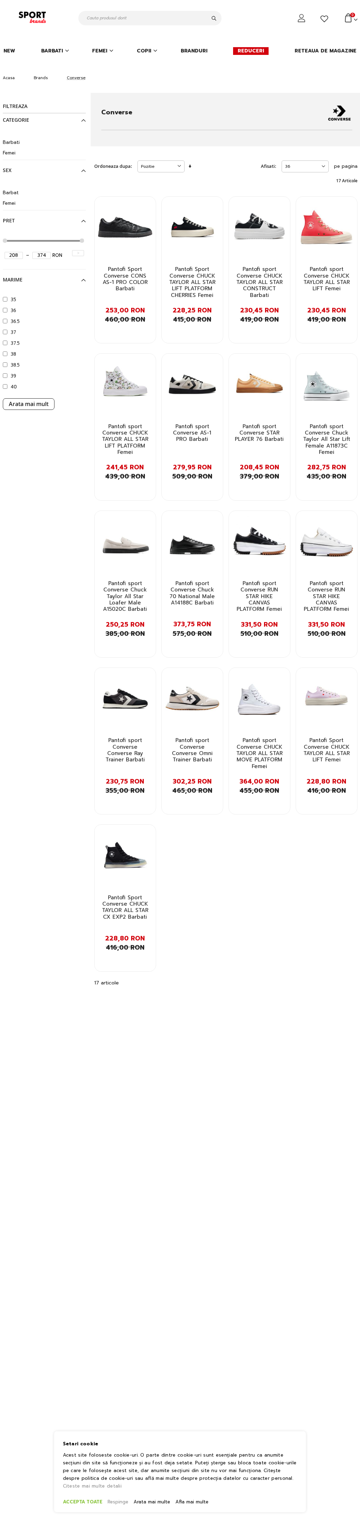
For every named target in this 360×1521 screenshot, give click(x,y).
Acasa (9, 78)
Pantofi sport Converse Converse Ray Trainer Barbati (125, 750)
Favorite (325, 19)
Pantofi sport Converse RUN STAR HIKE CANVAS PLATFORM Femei (259, 596)
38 (13, 354)
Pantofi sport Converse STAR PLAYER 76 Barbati (259, 433)
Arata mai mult (29, 404)
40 (14, 387)
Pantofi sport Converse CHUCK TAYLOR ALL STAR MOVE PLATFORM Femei (259, 753)
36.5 (15, 321)
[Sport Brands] (33, 18)
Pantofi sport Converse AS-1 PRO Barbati (192, 433)
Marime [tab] (12, 280)
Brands (41, 78)
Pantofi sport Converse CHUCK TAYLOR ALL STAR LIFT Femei (326, 279)
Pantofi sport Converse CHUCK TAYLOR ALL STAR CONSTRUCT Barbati (259, 282)
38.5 (15, 365)
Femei (9, 153)
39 (13, 376)
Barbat (11, 192)
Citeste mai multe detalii (92, 1486)
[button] (146, 208)
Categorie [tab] (16, 120)
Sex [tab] (7, 170)
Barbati (11, 142)
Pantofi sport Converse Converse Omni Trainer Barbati (192, 750)
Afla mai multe (191, 1502)
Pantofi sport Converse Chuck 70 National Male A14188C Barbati (192, 593)
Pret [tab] (9, 220)
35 (13, 299)
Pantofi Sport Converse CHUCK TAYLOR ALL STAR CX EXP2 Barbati (125, 907)
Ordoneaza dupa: (113, 166)
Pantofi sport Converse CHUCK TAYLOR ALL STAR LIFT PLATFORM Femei (125, 439)
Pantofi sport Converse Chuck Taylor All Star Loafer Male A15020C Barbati (125, 596)
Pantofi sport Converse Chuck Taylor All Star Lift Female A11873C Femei (326, 439)
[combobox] (149, 18)
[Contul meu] (302, 18)
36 (13, 310)
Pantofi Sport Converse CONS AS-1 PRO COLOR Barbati (125, 279)
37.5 (15, 343)
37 (13, 332)
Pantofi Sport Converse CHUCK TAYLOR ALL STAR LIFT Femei (326, 750)
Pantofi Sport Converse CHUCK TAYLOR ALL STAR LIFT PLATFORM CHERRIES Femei (192, 282)
